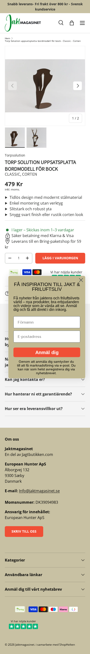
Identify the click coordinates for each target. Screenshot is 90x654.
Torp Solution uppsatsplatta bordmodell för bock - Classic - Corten (43, 41)
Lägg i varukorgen (60, 258)
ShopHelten (67, 645)
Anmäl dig (47, 352)
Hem (7, 38)
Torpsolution (15, 155)
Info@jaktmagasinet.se (39, 490)
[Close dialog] (81, 280)
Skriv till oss (24, 531)
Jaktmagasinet (24, 645)
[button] (61, 23)
